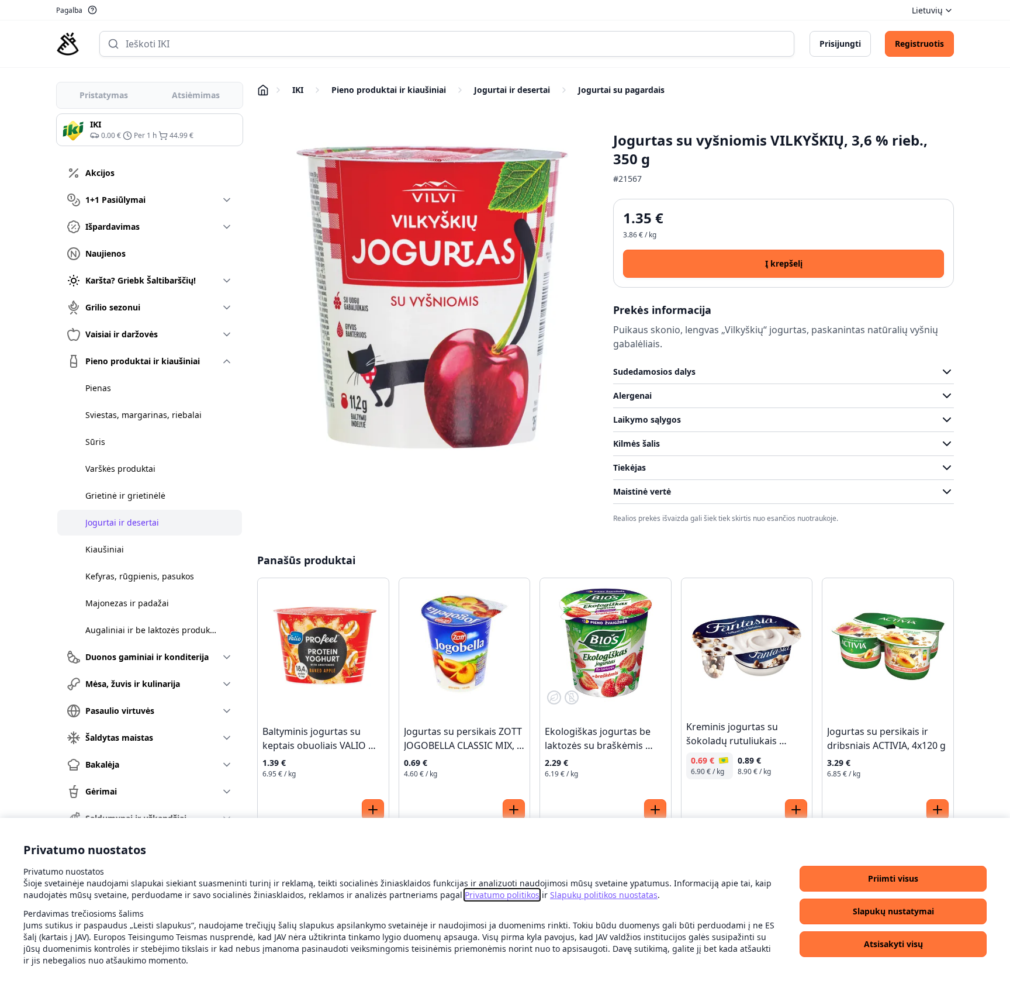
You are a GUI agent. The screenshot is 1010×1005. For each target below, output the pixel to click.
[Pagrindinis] (67, 44)
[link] (502, 894)
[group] (149, 129)
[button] (893, 879)
